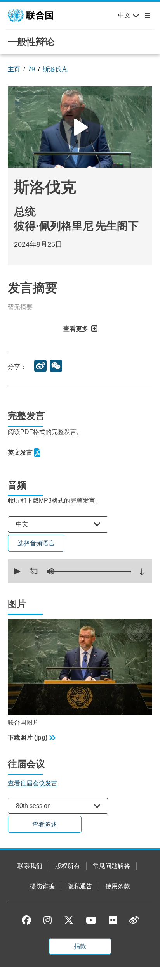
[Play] (80, 127)
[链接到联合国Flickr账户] (113, 920)
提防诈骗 (42, 886)
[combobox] (58, 524)
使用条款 (117, 886)
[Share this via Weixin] (56, 366)
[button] (16, 571)
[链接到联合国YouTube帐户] (91, 920)
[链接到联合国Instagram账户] (47, 920)
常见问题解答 (111, 866)
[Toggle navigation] (146, 15)
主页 (14, 69)
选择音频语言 (36, 543)
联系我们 (29, 866)
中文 (124, 15)
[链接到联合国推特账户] (68, 920)
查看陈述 (44, 824)
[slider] (89, 571)
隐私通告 (80, 886)
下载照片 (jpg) (27, 737)
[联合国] (30, 15)
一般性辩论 (31, 41)
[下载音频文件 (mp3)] (141, 571)
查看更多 (75, 328)
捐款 (80, 946)
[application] (80, 571)
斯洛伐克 (55, 69)
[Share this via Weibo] (40, 366)
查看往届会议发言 (32, 783)
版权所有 (67, 866)
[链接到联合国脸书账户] (26, 920)
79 (31, 69)
